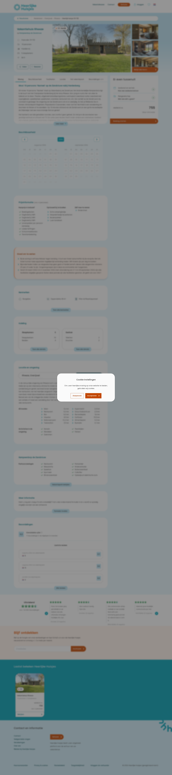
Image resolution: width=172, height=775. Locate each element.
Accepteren (92, 396)
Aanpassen (77, 396)
